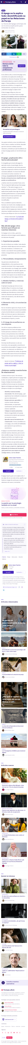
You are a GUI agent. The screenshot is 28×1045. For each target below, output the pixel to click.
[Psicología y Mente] (9, 2)
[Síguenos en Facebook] (2, 1032)
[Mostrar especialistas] (3, 982)
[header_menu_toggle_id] (1, 2)
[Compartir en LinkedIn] (14, 54)
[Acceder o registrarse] (25, 2)
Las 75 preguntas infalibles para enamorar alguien (13, 751)
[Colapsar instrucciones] (24, 524)
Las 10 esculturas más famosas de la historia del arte (12, 946)
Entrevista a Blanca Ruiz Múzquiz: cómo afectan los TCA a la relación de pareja (13, 786)
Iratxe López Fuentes (9, 30)
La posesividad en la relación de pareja (13, 674)
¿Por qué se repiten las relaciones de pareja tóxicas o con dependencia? (12, 699)
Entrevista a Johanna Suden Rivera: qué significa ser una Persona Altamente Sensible (13, 861)
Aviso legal (9, 1042)
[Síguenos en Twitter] (5, 1032)
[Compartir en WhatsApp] (19, 54)
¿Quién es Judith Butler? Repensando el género (13, 971)
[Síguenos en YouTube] (14, 1032)
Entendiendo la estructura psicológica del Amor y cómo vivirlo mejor (13, 650)
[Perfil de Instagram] (22, 587)
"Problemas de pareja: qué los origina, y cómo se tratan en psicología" (14, 363)
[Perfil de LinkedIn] (4, 590)
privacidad (14, 1042)
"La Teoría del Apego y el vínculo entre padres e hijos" (14, 219)
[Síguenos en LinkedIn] (8, 1032)
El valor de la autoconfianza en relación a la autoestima (13, 897)
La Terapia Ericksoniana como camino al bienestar (13, 836)
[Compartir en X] (8, 54)
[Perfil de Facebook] (19, 587)
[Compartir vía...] (24, 54)
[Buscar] (21, 2)
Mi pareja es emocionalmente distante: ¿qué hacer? (14, 623)
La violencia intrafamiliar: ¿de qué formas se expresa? (13, 922)
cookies (19, 1042)
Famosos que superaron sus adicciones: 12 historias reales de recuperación (13, 811)
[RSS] (20, 1032)
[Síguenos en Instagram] (11, 1032)
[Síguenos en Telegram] (17, 1032)
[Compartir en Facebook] (3, 54)
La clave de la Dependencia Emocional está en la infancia (12, 727)
